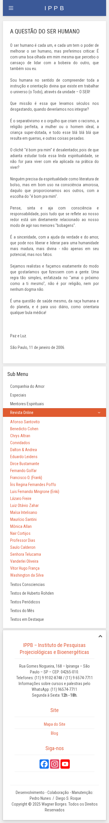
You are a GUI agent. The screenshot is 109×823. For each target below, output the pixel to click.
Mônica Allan (21, 526)
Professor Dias (22, 540)
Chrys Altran (20, 435)
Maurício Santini (23, 519)
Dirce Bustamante (24, 463)
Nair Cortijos (20, 533)
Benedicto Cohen (24, 428)
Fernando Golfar (23, 470)
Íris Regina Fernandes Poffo (33, 484)
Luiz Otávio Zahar (24, 505)
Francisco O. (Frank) (26, 477)
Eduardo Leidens (23, 456)
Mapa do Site (54, 724)
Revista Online (21, 412)
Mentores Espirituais (27, 403)
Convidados (20, 442)
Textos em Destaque (27, 619)
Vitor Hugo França (25, 568)
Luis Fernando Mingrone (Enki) (34, 491)
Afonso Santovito (25, 421)
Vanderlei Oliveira (24, 561)
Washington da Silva (27, 575)
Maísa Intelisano (23, 512)
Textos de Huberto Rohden (32, 593)
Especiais (18, 395)
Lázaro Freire (20, 498)
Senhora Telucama (25, 554)
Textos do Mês (22, 610)
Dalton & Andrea (23, 449)
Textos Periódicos (25, 602)
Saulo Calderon (22, 547)
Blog (54, 733)
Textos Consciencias (27, 584)
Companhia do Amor (27, 386)
